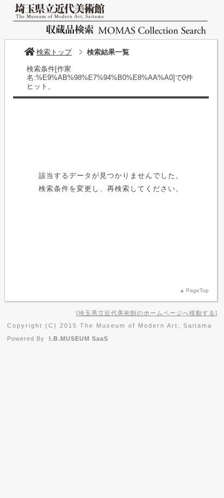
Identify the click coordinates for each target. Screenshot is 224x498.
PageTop (197, 290)
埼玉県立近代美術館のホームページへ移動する (146, 313)
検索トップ (54, 52)
